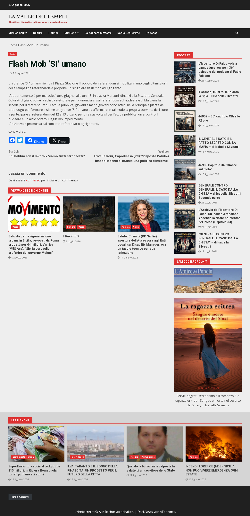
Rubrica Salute (17, 33)
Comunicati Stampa (23, 457)
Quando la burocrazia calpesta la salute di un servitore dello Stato (155, 444)
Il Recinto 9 (88, 214)
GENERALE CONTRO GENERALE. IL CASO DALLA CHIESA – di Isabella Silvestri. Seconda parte (185, 194)
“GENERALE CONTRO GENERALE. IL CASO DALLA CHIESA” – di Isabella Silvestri (185, 243)
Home (12, 45)
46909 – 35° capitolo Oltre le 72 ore (185, 121)
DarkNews (145, 512)
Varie (12, 54)
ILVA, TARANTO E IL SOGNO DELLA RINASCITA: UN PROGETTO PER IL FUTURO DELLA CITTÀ (95, 444)
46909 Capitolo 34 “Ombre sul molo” (185, 169)
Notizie (134, 457)
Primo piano (148, 457)
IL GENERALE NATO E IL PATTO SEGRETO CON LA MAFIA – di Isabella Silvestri (185, 145)
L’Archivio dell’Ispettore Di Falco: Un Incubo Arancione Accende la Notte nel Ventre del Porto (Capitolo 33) (185, 218)
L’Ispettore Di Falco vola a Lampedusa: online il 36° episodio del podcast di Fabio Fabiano (185, 72)
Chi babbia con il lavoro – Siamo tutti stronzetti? (46, 153)
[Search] (237, 33)
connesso (33, 180)
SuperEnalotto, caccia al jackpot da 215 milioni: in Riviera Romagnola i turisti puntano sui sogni (36, 444)
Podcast (151, 33)
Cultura (38, 33)
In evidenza (77, 457)
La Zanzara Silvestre (98, 33)
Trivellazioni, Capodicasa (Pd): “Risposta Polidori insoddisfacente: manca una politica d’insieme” (131, 156)
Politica (53, 33)
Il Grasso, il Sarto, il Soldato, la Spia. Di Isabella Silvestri (185, 96)
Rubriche (70, 33)
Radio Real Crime (128, 33)
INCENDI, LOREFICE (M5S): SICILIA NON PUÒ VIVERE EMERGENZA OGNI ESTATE (214, 444)
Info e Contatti (20, 496)
